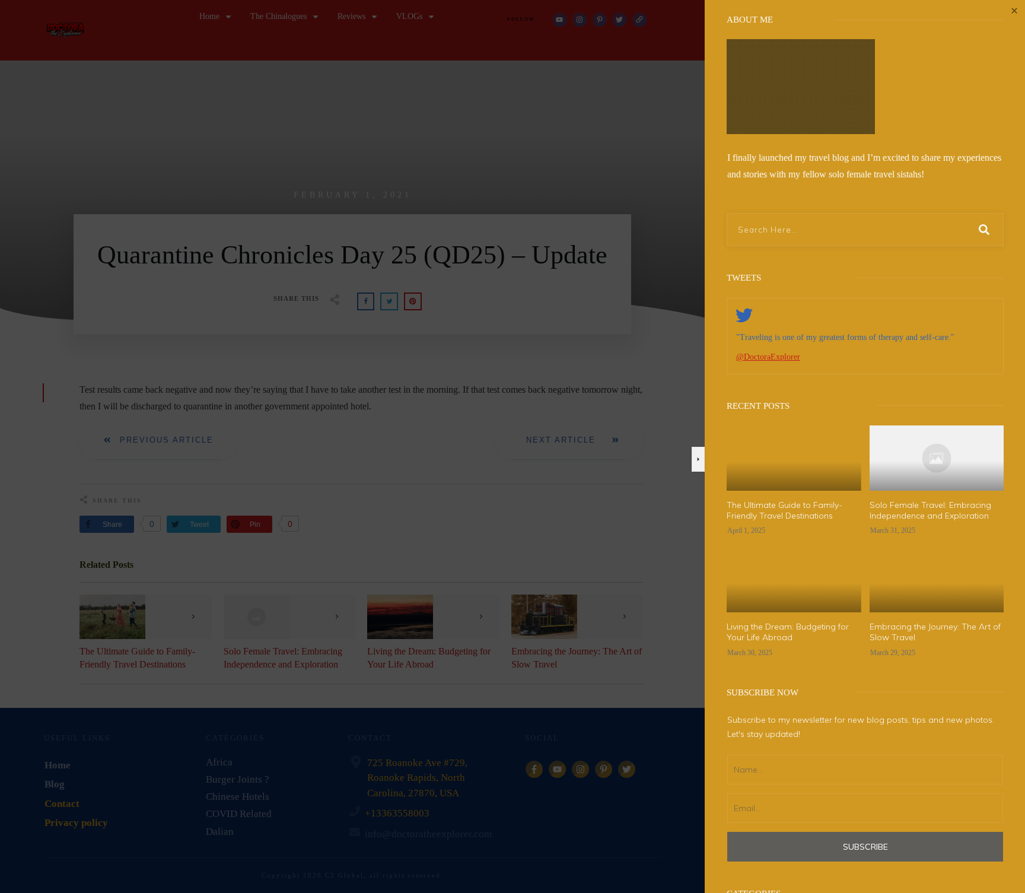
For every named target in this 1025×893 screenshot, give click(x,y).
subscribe (865, 846)
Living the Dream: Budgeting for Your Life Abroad (788, 632)
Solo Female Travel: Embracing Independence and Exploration (930, 510)
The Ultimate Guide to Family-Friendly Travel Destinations (784, 510)
